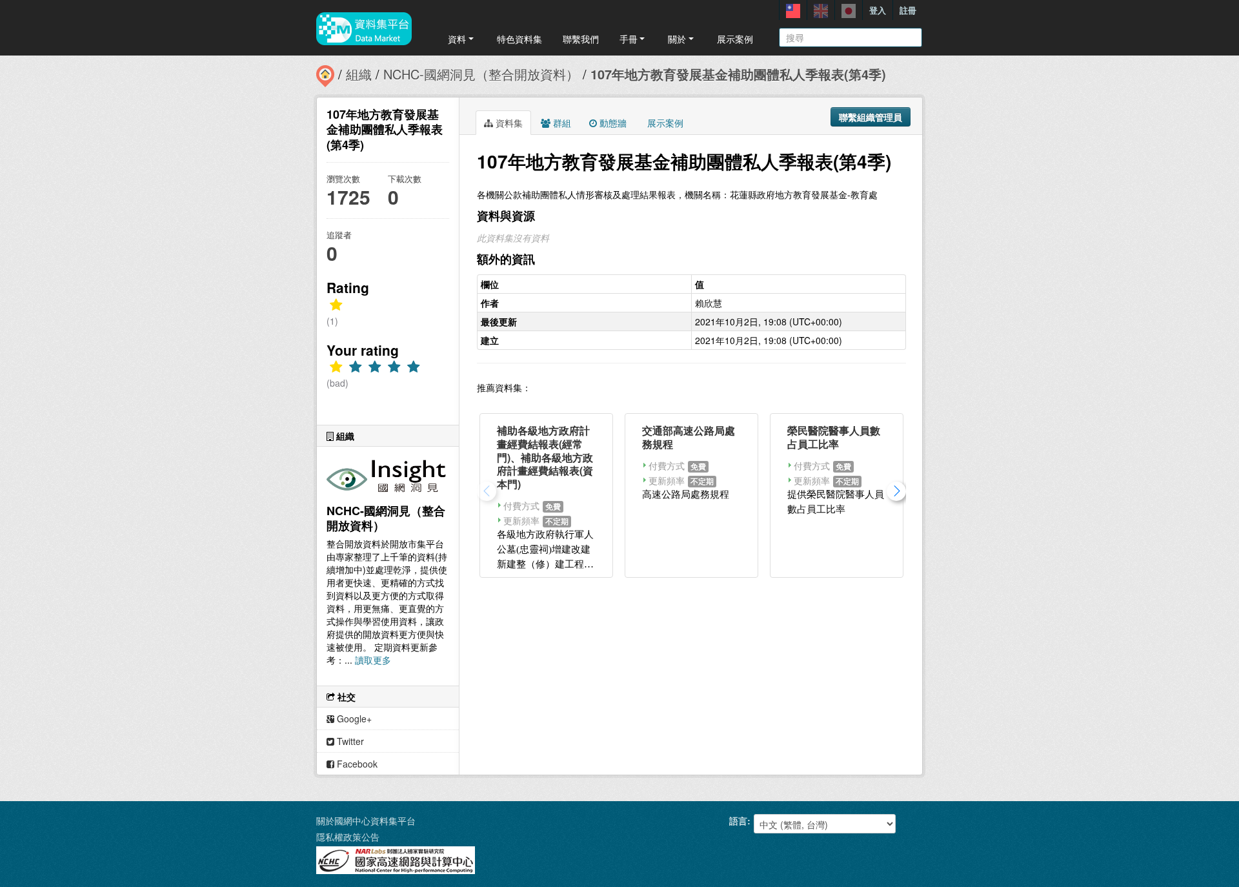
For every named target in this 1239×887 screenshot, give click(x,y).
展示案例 (735, 38)
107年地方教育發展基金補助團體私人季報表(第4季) (738, 74)
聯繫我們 (581, 38)
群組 (560, 122)
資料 (457, 38)
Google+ (353, 718)
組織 (359, 74)
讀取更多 (373, 659)
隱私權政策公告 (347, 836)
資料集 (508, 122)
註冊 (908, 10)
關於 (677, 38)
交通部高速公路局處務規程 (688, 437)
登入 (877, 10)
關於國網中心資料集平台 (366, 820)
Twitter (349, 741)
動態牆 (612, 122)
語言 (738, 820)
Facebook (356, 763)
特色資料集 (519, 38)
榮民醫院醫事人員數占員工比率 (833, 437)
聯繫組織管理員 (870, 116)
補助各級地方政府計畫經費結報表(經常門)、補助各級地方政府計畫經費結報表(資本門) (545, 457)
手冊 (629, 38)
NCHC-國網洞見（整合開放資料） (481, 74)
